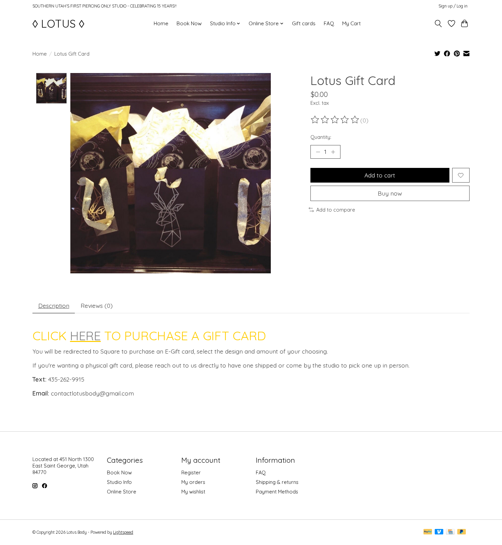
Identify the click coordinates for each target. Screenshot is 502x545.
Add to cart (379, 175)
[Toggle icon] (438, 23)
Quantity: (320, 137)
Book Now (189, 23)
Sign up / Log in (453, 6)
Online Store (121, 491)
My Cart (351, 23)
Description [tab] (53, 305)
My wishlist (193, 491)
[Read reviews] (335, 119)
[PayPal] (427, 532)
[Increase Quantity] (333, 152)
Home (161, 23)
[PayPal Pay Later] (461, 532)
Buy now (390, 193)
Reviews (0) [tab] (97, 305)
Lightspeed (123, 532)
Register (191, 472)
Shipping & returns (277, 482)
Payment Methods (277, 491)
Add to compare (335, 209)
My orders (193, 482)
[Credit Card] (450, 532)
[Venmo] (439, 532)
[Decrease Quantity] (318, 152)
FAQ (329, 23)
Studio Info (119, 482)
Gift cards (304, 23)
